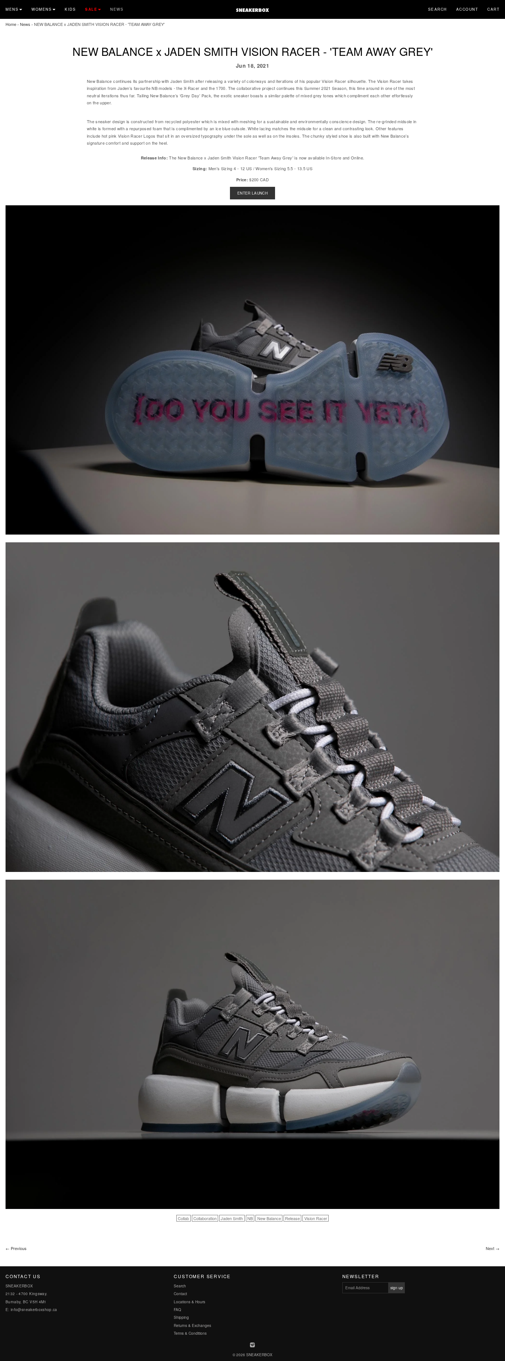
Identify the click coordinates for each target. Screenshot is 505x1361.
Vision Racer (315, 1218)
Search (437, 9)
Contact (180, 1293)
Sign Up (396, 1287)
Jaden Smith (232, 1218)
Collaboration (205, 1218)
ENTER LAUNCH (252, 193)
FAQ (177, 1309)
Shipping (181, 1317)
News (116, 9)
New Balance (269, 1218)
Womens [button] (41, 9)
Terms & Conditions (190, 1333)
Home (11, 24)
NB (250, 1218)
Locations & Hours (189, 1301)
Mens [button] (12, 9)
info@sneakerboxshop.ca (34, 1309)
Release (292, 1218)
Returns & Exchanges (192, 1325)
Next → (492, 1248)
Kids (70, 9)
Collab (183, 1218)
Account (467, 9)
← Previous (16, 1248)
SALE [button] (91, 9)
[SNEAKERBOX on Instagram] (252, 1345)
